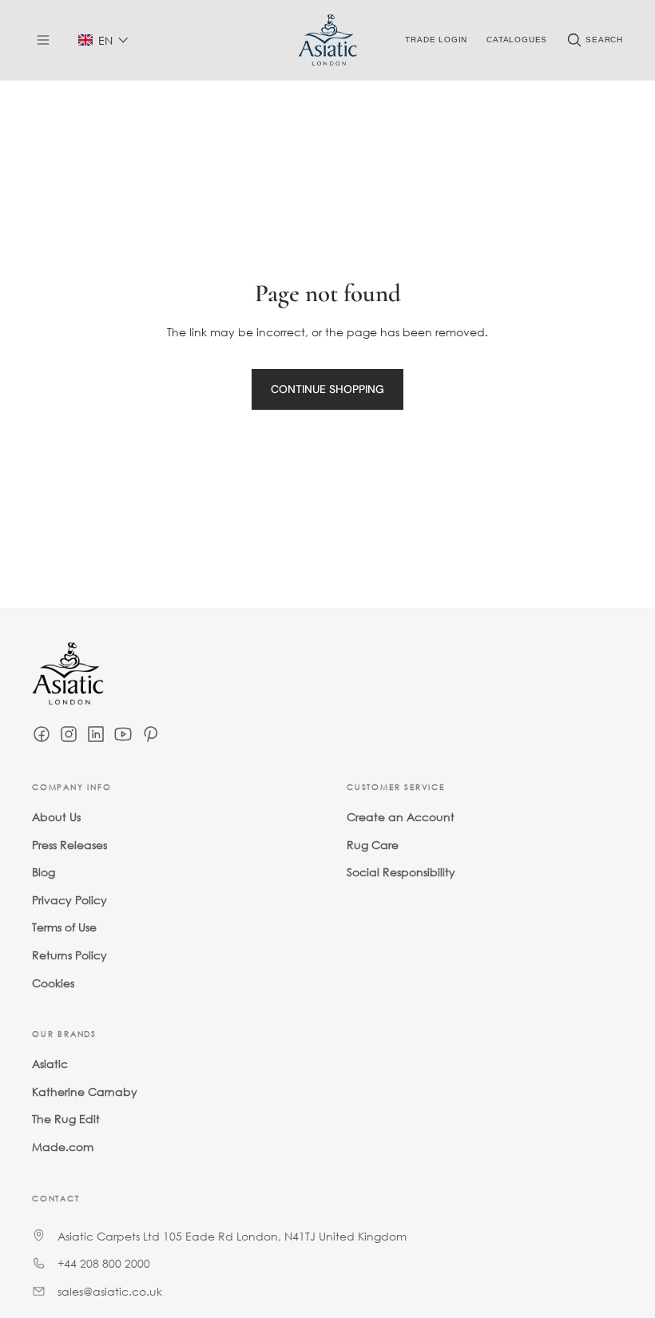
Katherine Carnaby (84, 1091)
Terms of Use (64, 927)
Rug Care (373, 844)
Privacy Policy (69, 899)
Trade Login (436, 39)
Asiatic (50, 1063)
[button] (103, 40)
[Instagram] (68, 734)
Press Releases (69, 844)
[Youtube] (123, 734)
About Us (56, 816)
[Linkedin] (95, 734)
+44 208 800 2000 (104, 1263)
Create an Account (401, 816)
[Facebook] (41, 734)
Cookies (53, 982)
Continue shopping (327, 389)
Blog (43, 871)
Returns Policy (69, 955)
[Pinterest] (150, 734)
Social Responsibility (401, 871)
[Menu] (43, 40)
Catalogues (516, 39)
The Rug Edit (66, 1118)
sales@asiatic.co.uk (110, 1291)
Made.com (62, 1146)
